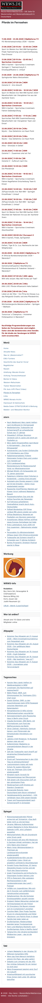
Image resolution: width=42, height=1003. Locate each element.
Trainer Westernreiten (12, 386)
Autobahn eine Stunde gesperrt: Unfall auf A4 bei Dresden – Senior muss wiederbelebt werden (22, 483)
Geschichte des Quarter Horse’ (16, 362)
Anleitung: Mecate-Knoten (14, 372)
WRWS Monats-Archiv (12, 399)
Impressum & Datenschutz (14, 403)
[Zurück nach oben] (38, 999)
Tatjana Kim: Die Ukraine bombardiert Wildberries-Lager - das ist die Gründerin (22, 934)
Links (6, 396)
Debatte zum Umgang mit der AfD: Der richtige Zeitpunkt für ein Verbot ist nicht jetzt (22, 964)
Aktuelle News (9, 352)
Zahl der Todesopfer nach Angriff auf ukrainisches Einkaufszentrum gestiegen (22, 754)
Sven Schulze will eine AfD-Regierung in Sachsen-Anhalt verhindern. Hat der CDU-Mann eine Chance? (22, 842)
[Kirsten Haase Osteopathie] (14, 567)
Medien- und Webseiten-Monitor (17, 410)
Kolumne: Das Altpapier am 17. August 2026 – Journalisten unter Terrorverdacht (22, 664)
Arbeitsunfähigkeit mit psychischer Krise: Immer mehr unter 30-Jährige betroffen (21, 977)
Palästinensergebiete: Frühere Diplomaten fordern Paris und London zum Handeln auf (22, 458)
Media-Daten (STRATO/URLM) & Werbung (20, 406)
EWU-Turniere (9, 358)
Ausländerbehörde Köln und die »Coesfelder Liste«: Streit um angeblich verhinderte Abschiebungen (22, 860)
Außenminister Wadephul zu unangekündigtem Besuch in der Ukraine (20, 746)
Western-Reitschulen (12, 382)
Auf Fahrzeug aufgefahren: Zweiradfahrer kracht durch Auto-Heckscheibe (20, 504)
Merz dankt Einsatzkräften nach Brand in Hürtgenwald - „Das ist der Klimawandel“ (22, 445)
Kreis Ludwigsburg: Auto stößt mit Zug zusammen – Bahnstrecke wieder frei (22, 527)
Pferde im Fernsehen (12, 393)
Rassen (6, 369)
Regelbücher (9, 365)
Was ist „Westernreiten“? (13, 355)
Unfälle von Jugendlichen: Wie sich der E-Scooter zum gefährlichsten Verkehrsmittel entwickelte (21, 891)
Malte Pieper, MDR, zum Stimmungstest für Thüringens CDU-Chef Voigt (22, 695)
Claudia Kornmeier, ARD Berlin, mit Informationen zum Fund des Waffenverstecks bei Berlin (21, 723)
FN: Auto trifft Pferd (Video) (15, 389)
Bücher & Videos (10, 379)
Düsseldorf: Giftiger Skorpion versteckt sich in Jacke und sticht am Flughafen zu (22, 437)
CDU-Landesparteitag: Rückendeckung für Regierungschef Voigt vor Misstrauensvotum (21, 465)
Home (6, 348)
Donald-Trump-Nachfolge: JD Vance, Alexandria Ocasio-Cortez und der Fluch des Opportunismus (22, 867)
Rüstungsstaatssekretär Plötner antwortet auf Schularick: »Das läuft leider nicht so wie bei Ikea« (21, 819)
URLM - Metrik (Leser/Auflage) (16, 606)
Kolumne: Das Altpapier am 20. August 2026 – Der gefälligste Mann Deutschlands (22, 646)
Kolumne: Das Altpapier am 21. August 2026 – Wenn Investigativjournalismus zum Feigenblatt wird (22, 638)
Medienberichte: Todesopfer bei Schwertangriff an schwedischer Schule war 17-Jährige (20, 430)
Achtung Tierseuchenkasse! (15, 376)
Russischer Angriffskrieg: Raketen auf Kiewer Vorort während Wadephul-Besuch (22, 491)
